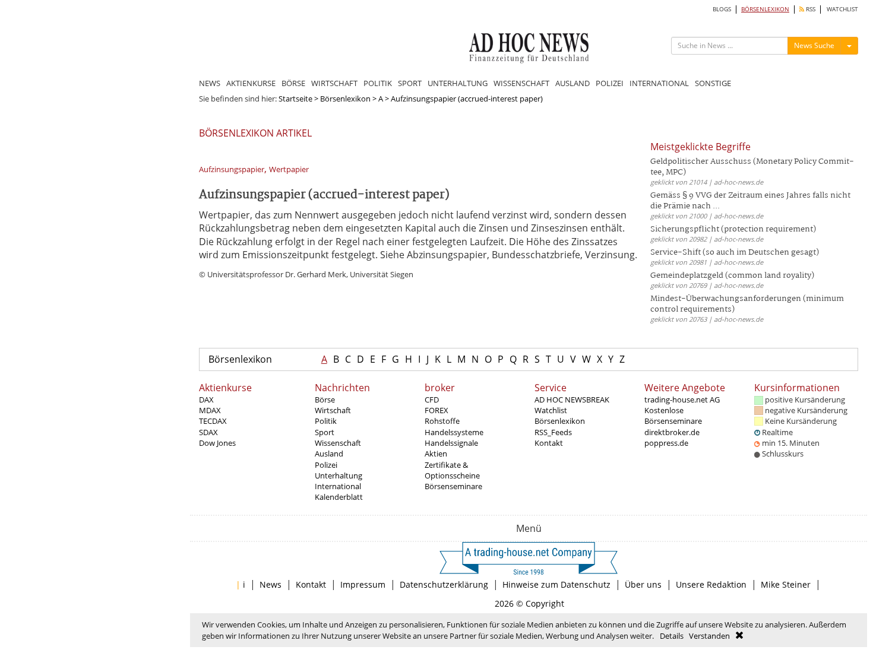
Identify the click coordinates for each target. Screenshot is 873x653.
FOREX (436, 410)
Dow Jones (217, 443)
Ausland (329, 453)
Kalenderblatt (339, 497)
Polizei (326, 464)
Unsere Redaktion (711, 584)
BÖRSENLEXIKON (765, 9)
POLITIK (377, 83)
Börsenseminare (453, 486)
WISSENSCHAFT (521, 83)
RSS (809, 9)
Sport (324, 432)
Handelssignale (451, 443)
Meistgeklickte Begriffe (700, 146)
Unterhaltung (338, 475)
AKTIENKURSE (251, 83)
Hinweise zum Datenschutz (556, 584)
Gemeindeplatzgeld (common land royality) (732, 276)
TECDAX (213, 421)
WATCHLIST (842, 9)
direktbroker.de (672, 432)
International (338, 486)
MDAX (210, 410)
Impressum (362, 584)
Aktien (436, 453)
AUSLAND (572, 83)
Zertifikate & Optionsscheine (452, 470)
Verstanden (709, 635)
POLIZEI (610, 83)
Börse (325, 399)
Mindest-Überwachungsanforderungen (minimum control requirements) (747, 304)
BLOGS (722, 9)
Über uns (643, 584)
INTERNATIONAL (659, 83)
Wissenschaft (338, 443)
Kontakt (548, 443)
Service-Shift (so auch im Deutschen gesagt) (734, 252)
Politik (326, 421)
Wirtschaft (333, 410)
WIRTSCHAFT (334, 83)
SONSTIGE (713, 83)
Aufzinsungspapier (231, 169)
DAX (206, 399)
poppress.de (666, 443)
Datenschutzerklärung (444, 584)
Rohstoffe (442, 421)
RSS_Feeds (553, 432)
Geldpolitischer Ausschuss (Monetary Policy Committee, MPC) (752, 167)
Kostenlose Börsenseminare (673, 415)
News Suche (814, 45)
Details (672, 635)
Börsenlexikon (345, 98)
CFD (432, 399)
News (270, 584)
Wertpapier (289, 169)
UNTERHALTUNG (458, 83)
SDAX (208, 432)
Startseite (295, 98)
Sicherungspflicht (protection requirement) (733, 229)
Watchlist (550, 410)
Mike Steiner (786, 584)
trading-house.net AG (682, 399)
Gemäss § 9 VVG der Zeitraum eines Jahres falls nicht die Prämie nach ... (750, 201)
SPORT (410, 83)
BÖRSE (293, 83)
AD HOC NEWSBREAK (571, 399)
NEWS (209, 83)
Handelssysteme (454, 432)
